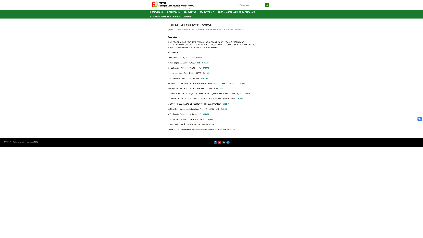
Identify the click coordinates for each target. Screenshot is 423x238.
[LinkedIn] (228, 142)
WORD (242, 83)
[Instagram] (223, 142)
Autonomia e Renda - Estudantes (209, 30)
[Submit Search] (267, 5)
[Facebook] (215, 142)
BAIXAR (199, 58)
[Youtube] (219, 142)
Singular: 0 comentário (234, 30)
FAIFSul (172, 30)
